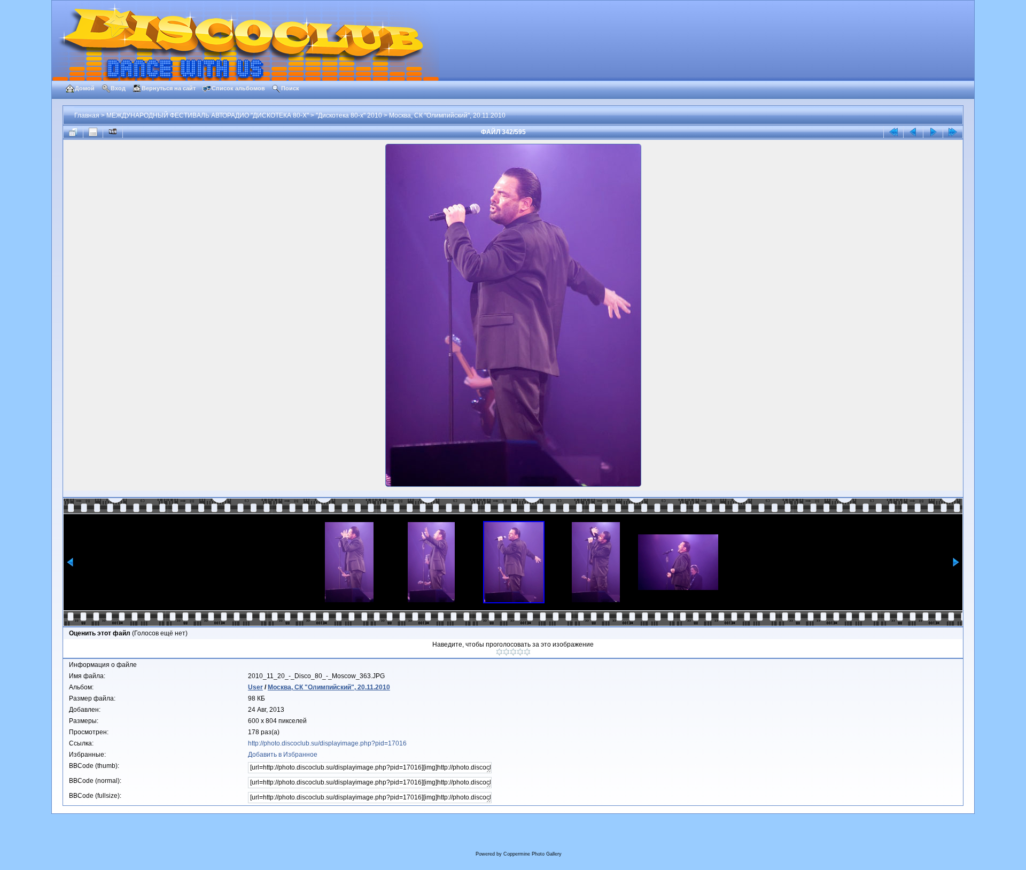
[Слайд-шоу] (112, 132)
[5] (527, 652)
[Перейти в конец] (952, 132)
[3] (513, 652)
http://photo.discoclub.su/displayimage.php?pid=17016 (327, 743)
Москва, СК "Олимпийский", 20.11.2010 (447, 115)
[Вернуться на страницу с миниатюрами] (73, 132)
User (255, 687)
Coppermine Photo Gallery (532, 854)
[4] (520, 652)
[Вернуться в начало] (893, 132)
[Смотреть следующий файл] (933, 132)
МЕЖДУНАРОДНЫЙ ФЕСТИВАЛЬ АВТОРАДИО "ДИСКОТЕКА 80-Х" (207, 115)
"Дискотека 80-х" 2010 (349, 115)
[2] (506, 652)
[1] (499, 652)
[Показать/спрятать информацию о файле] (93, 132)
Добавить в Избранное (282, 754)
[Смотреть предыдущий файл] (913, 132)
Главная (86, 115)
